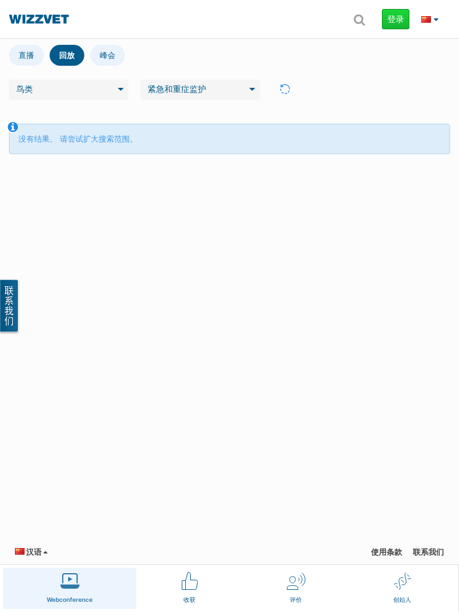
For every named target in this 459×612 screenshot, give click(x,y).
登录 (395, 19)
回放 (67, 55)
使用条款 (386, 551)
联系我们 (428, 551)
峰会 (107, 55)
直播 (26, 55)
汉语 (33, 551)
